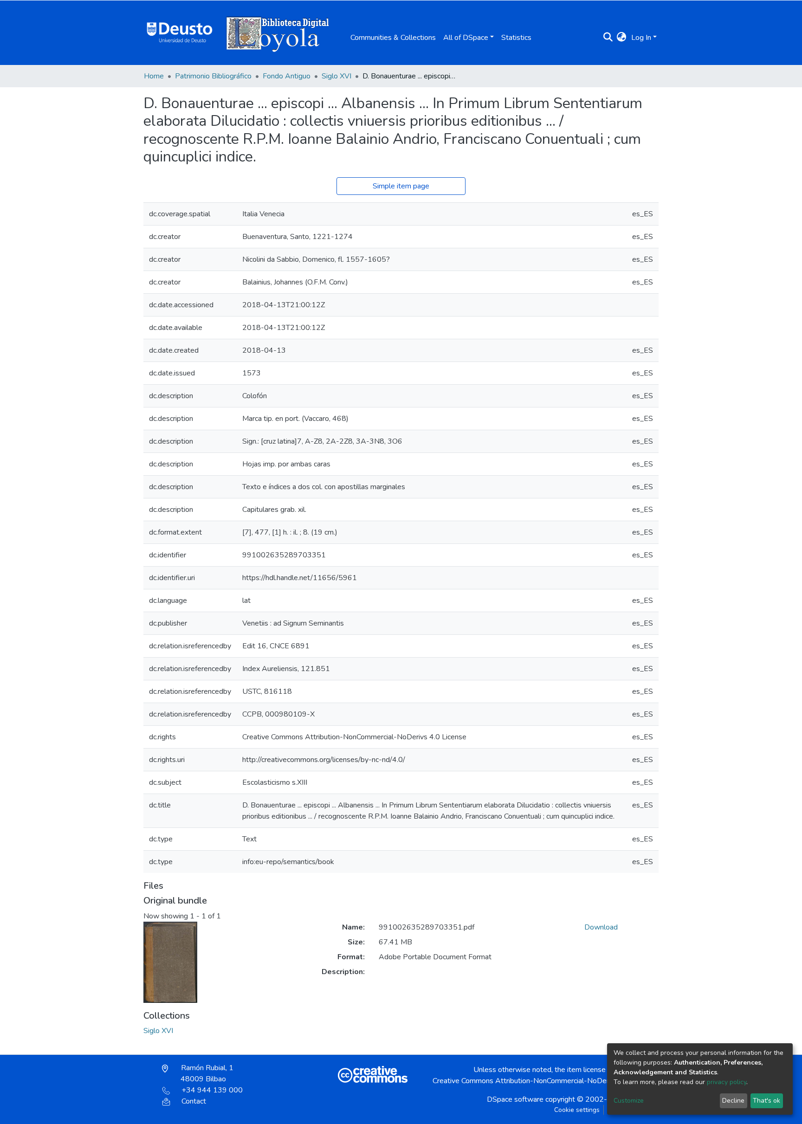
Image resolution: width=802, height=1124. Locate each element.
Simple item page (401, 186)
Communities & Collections (393, 37)
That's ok (766, 1100)
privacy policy (726, 1082)
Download (601, 927)
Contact (193, 1101)
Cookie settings (577, 1109)
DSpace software (515, 1099)
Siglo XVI (336, 76)
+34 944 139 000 (212, 1090)
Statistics (516, 37)
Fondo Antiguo (286, 76)
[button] (621, 37)
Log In (641, 37)
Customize (629, 1100)
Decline (733, 1100)
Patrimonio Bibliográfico (213, 76)
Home (154, 76)
